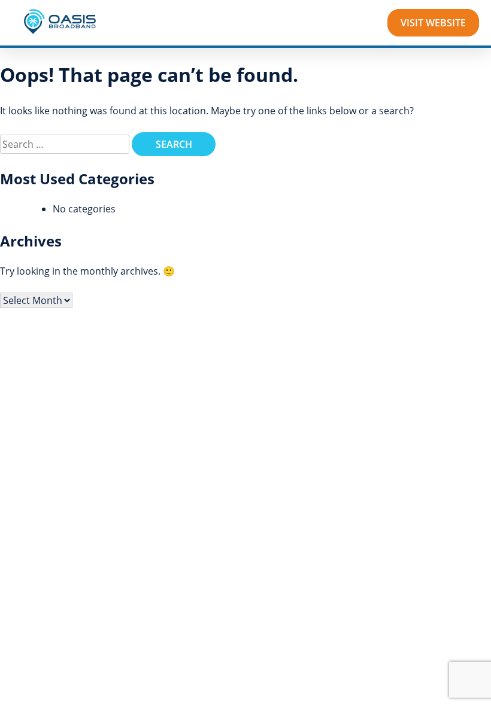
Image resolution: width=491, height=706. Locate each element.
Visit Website (433, 22)
